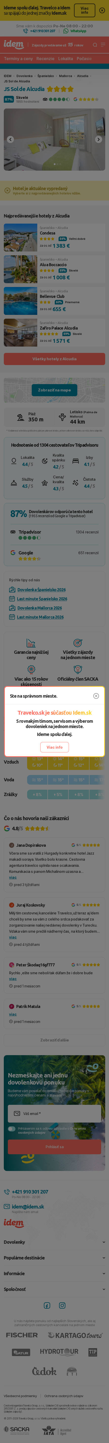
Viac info (55, 747)
